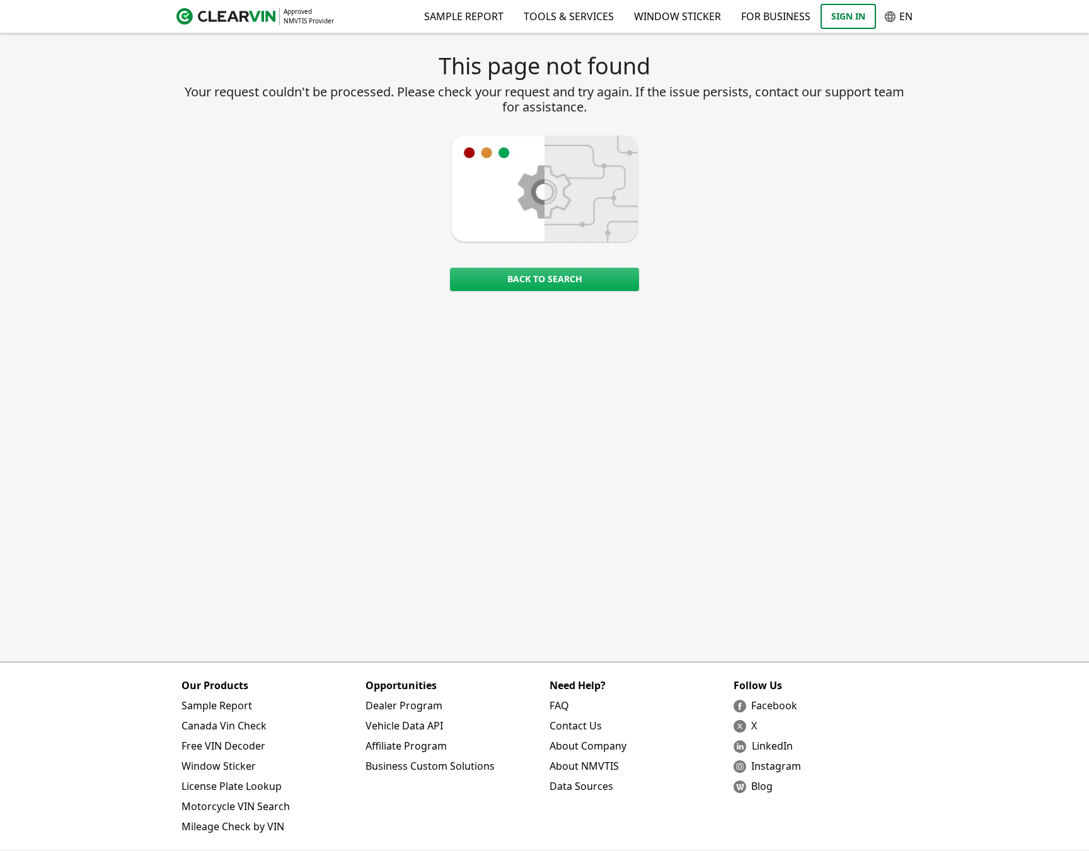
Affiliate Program (406, 746)
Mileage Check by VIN (233, 826)
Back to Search (544, 279)
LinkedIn (772, 746)
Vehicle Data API (404, 726)
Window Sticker (677, 16)
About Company (588, 746)
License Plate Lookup (232, 786)
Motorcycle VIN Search (236, 806)
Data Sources (581, 786)
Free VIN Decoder (223, 746)
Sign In (848, 16)
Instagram (776, 766)
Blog (762, 786)
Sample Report (217, 705)
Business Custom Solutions (430, 766)
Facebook (774, 705)
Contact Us (576, 726)
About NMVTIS (584, 766)
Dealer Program (404, 705)
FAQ (559, 705)
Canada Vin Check (224, 726)
